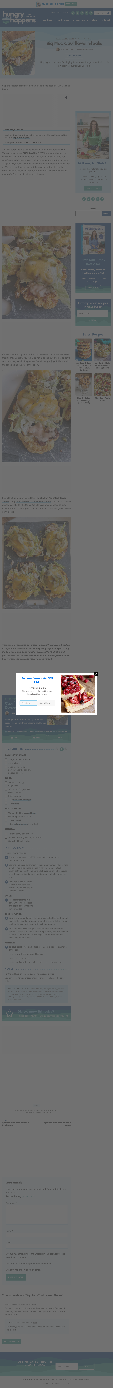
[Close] (96, 674)
